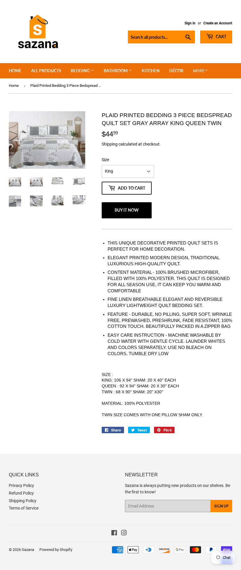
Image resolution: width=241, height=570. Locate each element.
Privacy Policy (21, 485)
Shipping (110, 144)
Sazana (28, 549)
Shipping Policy (22, 500)
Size (105, 159)
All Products (46, 70)
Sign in (190, 23)
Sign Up (221, 506)
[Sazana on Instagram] (124, 533)
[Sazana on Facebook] (114, 533)
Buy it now (127, 210)
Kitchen (151, 70)
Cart (220, 36)
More (199, 70)
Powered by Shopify (55, 549)
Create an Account (217, 23)
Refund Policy (21, 493)
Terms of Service (24, 508)
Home (15, 70)
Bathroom (116, 70)
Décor (176, 70)
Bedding (81, 70)
